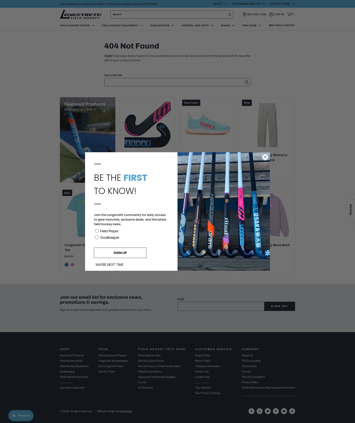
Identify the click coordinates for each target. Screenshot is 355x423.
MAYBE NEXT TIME (109, 264)
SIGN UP (120, 252)
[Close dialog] (265, 157)
